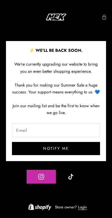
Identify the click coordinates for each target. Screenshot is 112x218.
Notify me (56, 148)
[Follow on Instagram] (41, 176)
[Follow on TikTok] (70, 176)
